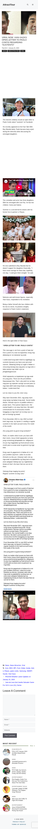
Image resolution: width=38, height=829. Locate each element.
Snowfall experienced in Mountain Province (19, 762)
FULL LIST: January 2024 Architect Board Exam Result (19, 753)
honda (28, 668)
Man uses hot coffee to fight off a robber (19, 799)
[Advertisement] (19, 78)
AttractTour (9, 4)
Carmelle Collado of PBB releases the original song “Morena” (19, 790)
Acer (6, 668)
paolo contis (14, 671)
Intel (32, 668)
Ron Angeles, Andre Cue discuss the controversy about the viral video (19, 780)
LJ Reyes (6, 671)
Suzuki (5, 674)
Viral (22, 51)
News (4, 51)
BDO (11, 668)
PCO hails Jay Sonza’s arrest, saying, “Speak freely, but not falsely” (19, 771)
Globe (23, 668)
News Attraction (13, 51)
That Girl (4, 48)
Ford (18, 668)
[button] (27, 4)
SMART (29, 671)
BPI (15, 668)
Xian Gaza (12, 674)
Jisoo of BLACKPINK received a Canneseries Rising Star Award (19, 808)
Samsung (22, 671)
